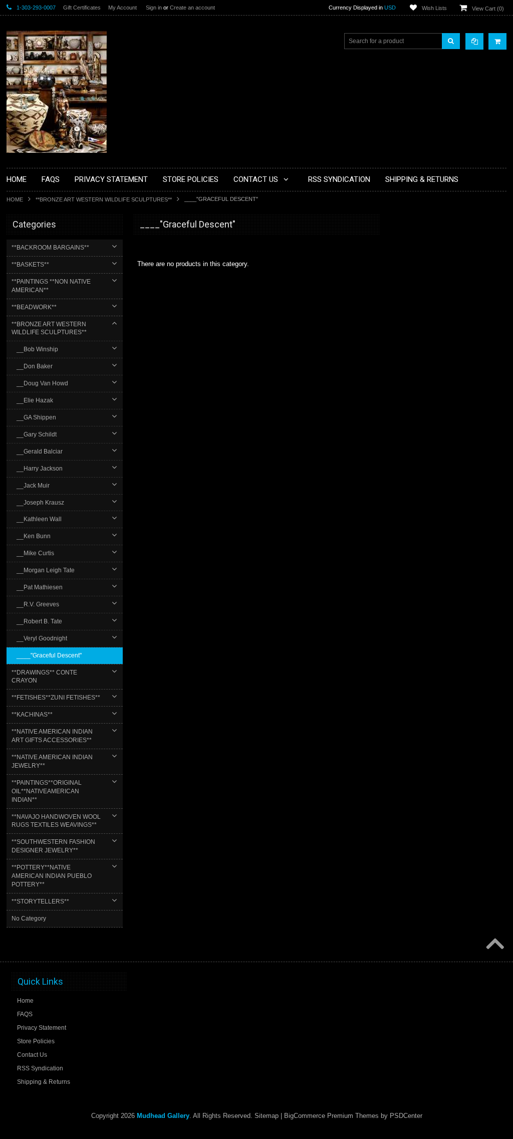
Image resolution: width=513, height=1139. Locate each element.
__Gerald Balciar (40, 451)
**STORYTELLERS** (40, 901)
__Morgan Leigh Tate (46, 570)
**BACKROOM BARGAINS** (50, 247)
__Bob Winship (37, 349)
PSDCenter (406, 1115)
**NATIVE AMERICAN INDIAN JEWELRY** (52, 761)
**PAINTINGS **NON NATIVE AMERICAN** (51, 286)
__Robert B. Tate (39, 621)
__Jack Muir (33, 485)
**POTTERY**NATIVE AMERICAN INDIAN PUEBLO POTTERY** (52, 876)
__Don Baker (35, 366)
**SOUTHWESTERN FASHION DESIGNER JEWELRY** (53, 846)
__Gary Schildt (37, 434)
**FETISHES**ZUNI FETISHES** (56, 697)
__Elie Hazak (35, 400)
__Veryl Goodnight (42, 638)
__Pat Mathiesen (40, 587)
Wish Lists (434, 8)
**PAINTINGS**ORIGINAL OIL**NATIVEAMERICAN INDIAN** (47, 791)
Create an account (192, 8)
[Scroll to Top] (494, 945)
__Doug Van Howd (42, 383)
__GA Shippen (36, 417)
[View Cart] (497, 41)
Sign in (154, 8)
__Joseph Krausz (40, 502)
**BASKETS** (30, 264)
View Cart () (488, 9)
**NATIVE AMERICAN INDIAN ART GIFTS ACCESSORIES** (52, 736)
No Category (29, 918)
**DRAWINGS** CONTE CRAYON (44, 677)
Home (15, 199)
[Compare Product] (474, 41)
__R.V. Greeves (38, 604)
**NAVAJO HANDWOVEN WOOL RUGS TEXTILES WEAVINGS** (56, 821)
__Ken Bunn (34, 536)
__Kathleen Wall (39, 519)
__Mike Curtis (35, 553)
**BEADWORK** (34, 307)
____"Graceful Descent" (49, 655)
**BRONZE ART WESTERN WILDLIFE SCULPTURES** (104, 199)
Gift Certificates (82, 8)
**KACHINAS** (32, 714)
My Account (122, 8)
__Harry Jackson (40, 468)
